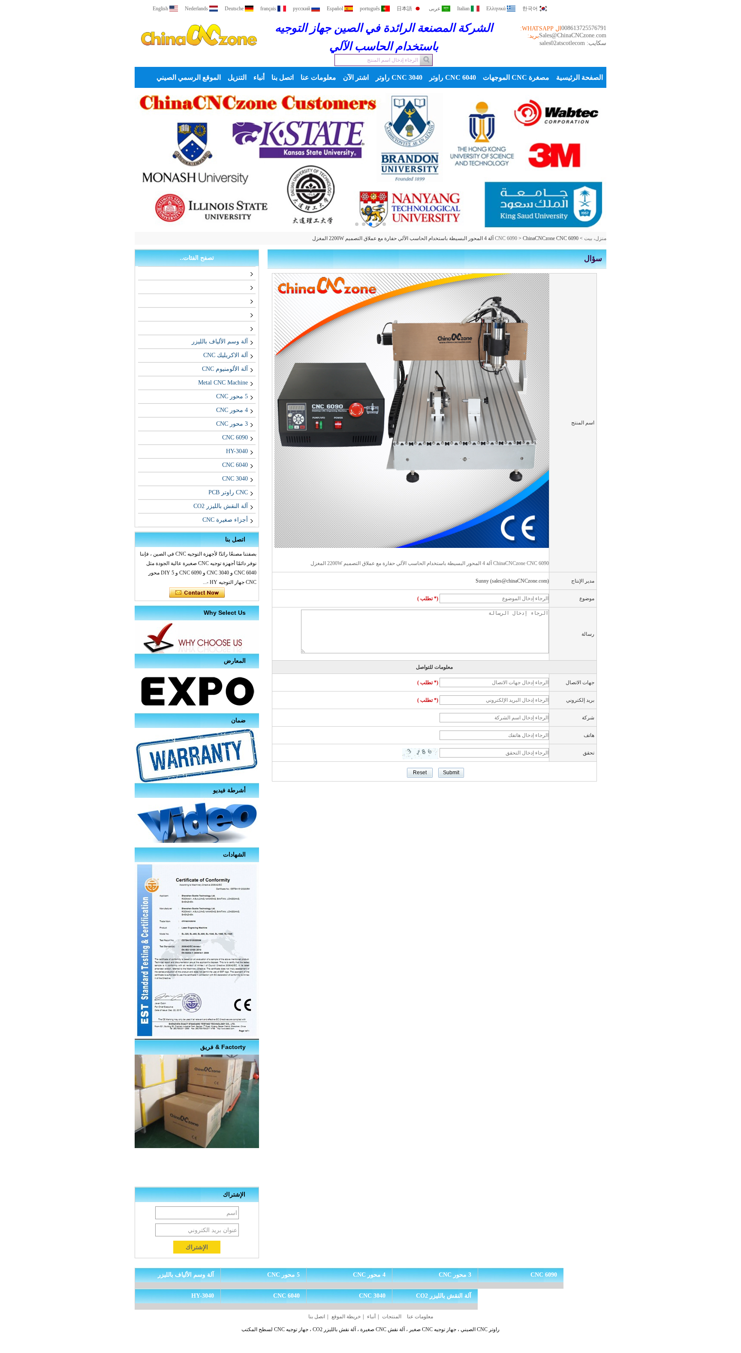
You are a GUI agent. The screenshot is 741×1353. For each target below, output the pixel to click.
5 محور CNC (232, 396)
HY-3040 (237, 451)
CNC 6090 (506, 238)
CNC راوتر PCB (228, 492)
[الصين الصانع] (246, 273)
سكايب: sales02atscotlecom (572, 43)
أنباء (259, 77)
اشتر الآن (356, 77)
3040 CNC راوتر (399, 77)
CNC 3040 (235, 478)
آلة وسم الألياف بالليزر (220, 341)
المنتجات (391, 1317)
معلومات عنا (318, 77)
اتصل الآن (197, 592)
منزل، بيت (595, 238)
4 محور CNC (232, 410)
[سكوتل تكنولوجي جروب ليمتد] (199, 53)
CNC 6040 (235, 465)
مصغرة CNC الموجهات (516, 77)
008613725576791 (583, 28)
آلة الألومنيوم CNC (225, 369)
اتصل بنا (282, 77)
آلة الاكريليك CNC (225, 355)
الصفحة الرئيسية (579, 77)
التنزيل (237, 77)
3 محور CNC (232, 424)
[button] (384, 224)
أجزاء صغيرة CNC (225, 520)
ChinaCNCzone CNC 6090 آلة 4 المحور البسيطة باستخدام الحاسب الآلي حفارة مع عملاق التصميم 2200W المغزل (429, 563)
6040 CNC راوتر (452, 77)
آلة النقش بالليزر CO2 (220, 506)
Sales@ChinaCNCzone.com (572, 35)
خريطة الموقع (346, 1317)
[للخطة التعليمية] (370, 160)
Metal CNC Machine (223, 382)
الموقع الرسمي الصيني (189, 77)
